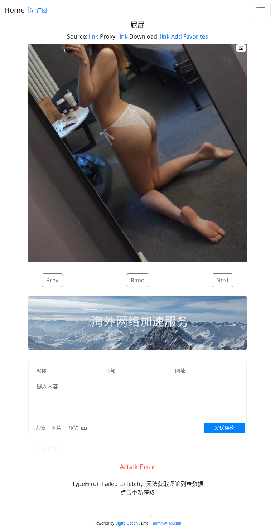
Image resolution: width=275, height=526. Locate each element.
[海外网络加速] (137, 323)
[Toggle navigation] (261, 10)
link (93, 36)
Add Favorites (189, 36)
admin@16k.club (167, 523)
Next (222, 280)
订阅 (41, 10)
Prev (52, 280)
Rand (138, 280)
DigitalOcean (126, 523)
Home (14, 10)
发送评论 (224, 427)
